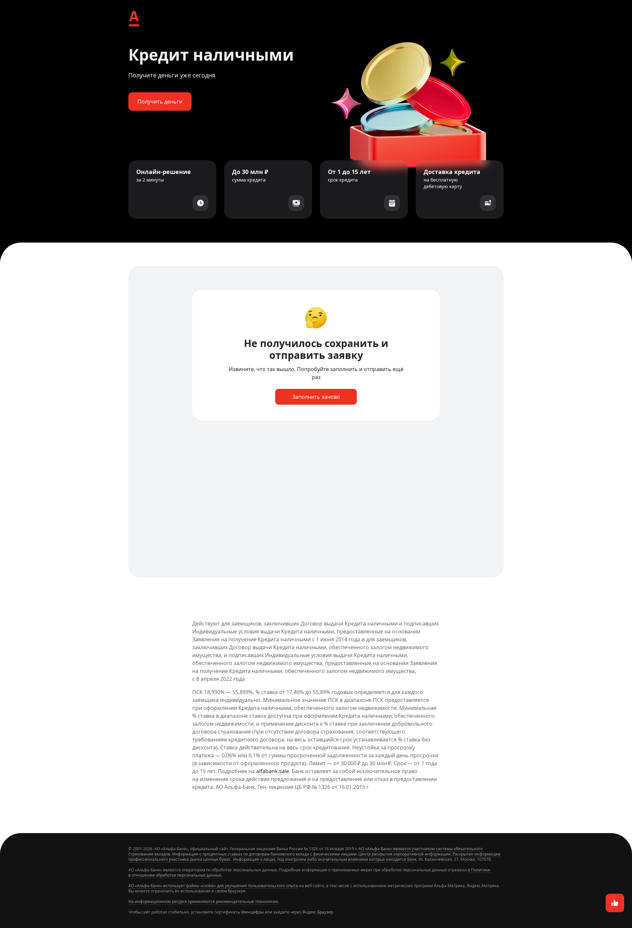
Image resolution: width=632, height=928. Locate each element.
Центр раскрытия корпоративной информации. (405, 854)
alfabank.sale (272, 771)
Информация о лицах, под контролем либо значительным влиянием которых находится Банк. (325, 859)
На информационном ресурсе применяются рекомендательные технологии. (203, 901)
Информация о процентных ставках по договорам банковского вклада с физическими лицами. (264, 854)
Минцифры (252, 912)
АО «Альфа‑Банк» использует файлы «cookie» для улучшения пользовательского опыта (213, 885)
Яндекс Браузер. (318, 912)
